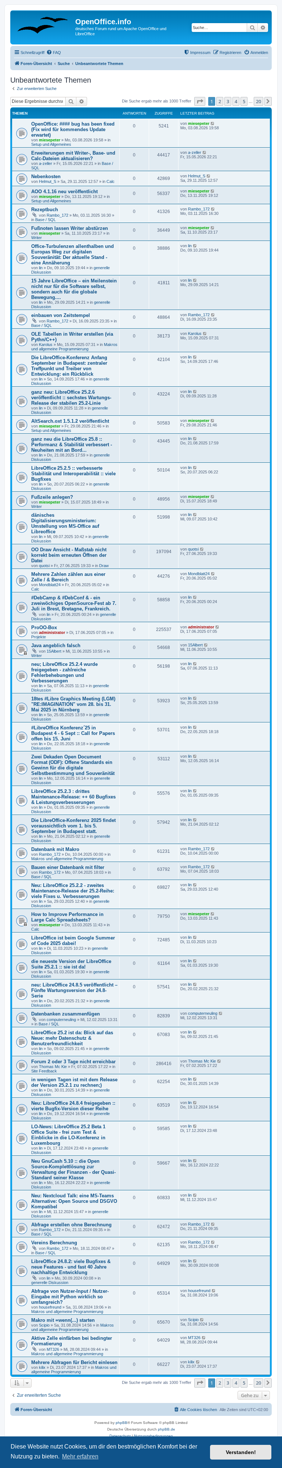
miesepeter (49, 140)
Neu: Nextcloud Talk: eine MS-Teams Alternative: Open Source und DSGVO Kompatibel (74, 1201)
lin (41, 268)
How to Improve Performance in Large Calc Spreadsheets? (67, 917)
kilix (42, 1367)
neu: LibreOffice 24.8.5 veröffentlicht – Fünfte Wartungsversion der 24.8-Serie (74, 990)
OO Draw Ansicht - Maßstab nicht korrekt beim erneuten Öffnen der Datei (68, 555)
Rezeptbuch (44, 209)
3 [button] (228, 101)
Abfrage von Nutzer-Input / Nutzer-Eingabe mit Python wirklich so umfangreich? (70, 1296)
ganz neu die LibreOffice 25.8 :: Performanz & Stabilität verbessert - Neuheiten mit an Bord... (71, 444)
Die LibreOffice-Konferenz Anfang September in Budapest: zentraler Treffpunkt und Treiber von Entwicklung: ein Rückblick (69, 366)
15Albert (54, 651)
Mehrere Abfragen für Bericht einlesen (74, 1362)
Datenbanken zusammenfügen (65, 1014)
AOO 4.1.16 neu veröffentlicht (64, 191)
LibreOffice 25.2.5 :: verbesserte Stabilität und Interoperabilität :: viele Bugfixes (73, 473)
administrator (52, 632)
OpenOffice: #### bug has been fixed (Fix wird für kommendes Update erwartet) (73, 129)
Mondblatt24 (50, 584)
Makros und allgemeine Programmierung (74, 346)
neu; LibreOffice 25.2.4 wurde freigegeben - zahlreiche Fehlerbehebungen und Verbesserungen (64, 672)
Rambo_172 (57, 215)
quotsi (44, 565)
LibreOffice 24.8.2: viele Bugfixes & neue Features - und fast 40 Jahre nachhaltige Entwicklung (71, 1267)
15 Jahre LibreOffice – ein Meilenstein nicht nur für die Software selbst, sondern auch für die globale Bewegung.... (74, 289)
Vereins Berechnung (54, 1242)
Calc (110, 181)
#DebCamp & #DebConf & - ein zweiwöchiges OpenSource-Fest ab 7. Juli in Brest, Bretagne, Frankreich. (73, 603)
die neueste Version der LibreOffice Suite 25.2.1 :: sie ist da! (71, 964)
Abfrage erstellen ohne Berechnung (71, 1224)
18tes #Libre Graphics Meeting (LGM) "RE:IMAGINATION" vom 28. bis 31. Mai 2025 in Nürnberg (73, 704)
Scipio (44, 1325)
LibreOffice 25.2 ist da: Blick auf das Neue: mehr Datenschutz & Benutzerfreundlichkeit (72, 1038)
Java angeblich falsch (55, 645)
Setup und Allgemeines (51, 144)
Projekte (38, 637)
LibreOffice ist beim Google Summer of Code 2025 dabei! (73, 940)
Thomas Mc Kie (53, 1066)
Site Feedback (44, 1071)
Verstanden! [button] (241, 1452)
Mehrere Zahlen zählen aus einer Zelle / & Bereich (68, 576)
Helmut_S (47, 181)
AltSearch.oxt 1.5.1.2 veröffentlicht (70, 421)
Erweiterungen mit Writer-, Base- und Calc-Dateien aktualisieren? (73, 155)
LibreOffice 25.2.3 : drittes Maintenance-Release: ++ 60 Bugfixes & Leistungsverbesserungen (73, 797)
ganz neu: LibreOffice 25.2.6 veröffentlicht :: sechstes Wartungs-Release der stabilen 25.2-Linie (71, 397)
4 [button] (236, 101)
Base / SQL (45, 219)
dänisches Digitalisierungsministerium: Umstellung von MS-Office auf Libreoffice (65, 523)
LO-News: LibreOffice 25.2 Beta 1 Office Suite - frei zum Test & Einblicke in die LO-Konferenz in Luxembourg (68, 1135)
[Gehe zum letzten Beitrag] (212, 123)
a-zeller (45, 163)
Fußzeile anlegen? (52, 497)
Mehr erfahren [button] (80, 1456)
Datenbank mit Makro (55, 849)
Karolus (46, 344)
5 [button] (244, 101)
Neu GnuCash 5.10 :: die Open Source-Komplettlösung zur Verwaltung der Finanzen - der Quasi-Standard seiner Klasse (73, 1169)
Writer (36, 237)
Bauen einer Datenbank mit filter (67, 867)
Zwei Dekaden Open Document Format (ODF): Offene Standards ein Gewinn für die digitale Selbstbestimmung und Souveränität (73, 765)
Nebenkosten (46, 176)
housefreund (50, 1307)
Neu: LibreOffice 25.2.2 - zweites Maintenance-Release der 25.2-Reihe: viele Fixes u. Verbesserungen (72, 891)
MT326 (53, 1349)
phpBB (121, 1423)
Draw (104, 565)
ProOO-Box (44, 627)
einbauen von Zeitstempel (60, 315)
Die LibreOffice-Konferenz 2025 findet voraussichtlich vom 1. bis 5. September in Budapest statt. (73, 826)
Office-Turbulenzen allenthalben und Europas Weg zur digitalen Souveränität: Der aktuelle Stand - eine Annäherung (72, 255)
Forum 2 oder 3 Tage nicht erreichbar (73, 1061)
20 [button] (258, 101)
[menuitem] (53, 52)
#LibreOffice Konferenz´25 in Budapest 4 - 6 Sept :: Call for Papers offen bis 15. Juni (73, 733)
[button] (199, 101)
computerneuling (61, 1019)
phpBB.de (166, 1429)
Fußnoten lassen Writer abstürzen (69, 228)
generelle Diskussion (49, 1282)
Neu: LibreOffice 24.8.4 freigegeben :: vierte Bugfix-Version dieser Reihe (73, 1105)
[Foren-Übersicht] (43, 24)
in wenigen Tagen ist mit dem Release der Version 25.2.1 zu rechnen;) (74, 1082)
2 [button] (219, 101)
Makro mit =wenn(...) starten (63, 1320)
